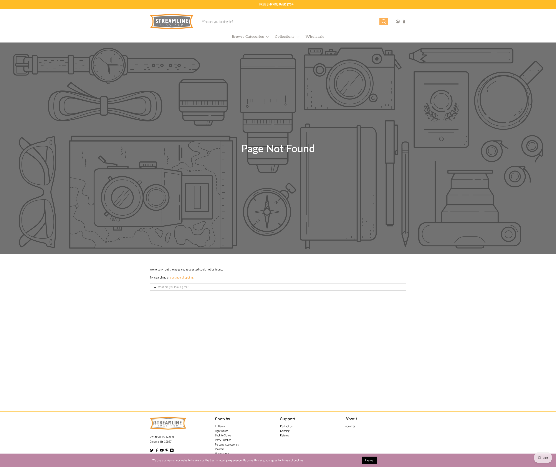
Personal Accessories (227, 444)
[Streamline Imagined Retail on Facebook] (157, 451)
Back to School (223, 435)
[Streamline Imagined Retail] (172, 21)
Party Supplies (223, 440)
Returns (284, 435)
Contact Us (286, 426)
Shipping (285, 431)
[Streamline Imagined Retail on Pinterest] (167, 451)
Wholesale (315, 36)
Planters (219, 449)
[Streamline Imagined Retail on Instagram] (172, 451)
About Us (350, 426)
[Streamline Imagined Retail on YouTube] (162, 451)
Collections (285, 36)
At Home (220, 426)
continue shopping (181, 277)
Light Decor (221, 431)
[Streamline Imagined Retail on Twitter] (152, 451)
